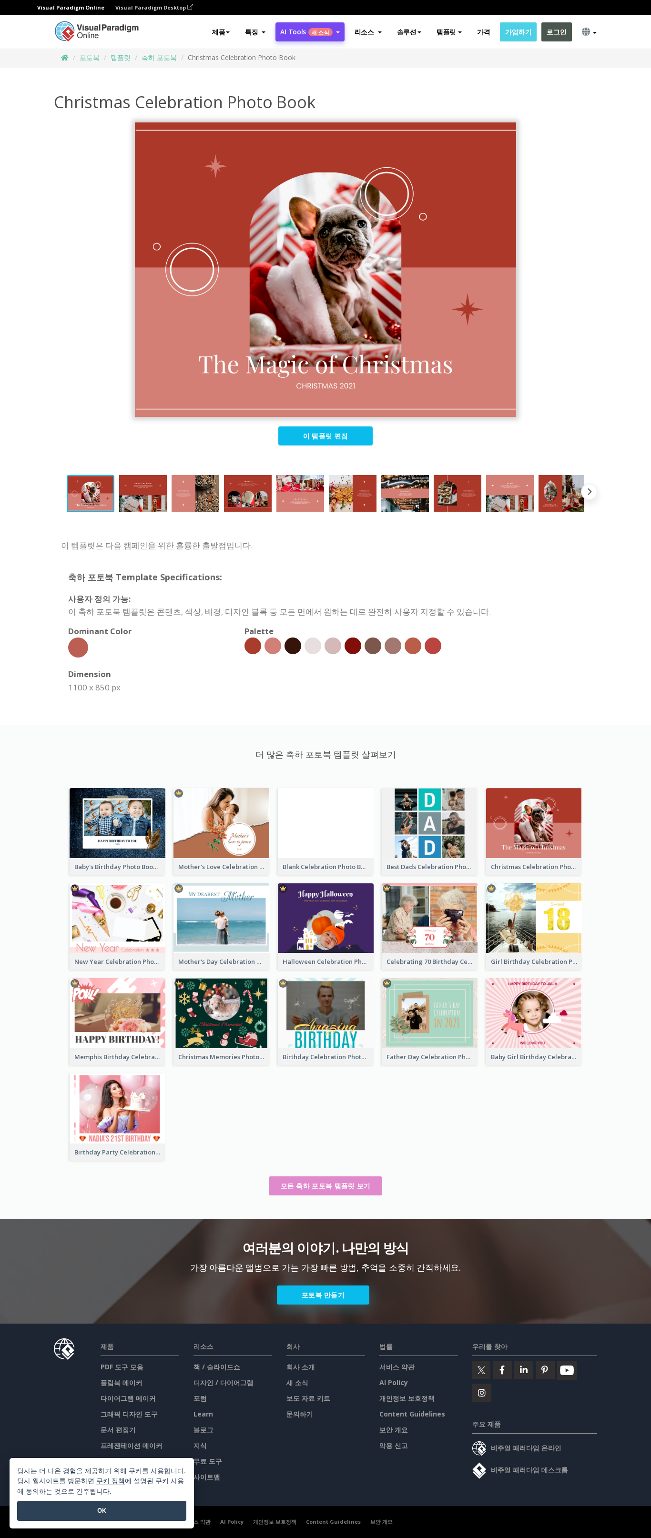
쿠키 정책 (110, 1481)
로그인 (556, 31)
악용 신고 (393, 1445)
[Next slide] (589, 494)
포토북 (90, 57)
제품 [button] (218, 31)
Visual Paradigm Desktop (151, 7)
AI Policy (393, 1382)
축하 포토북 (159, 57)
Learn (203, 1413)
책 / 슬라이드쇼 (216, 1366)
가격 (483, 31)
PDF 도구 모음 (122, 1366)
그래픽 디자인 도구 (129, 1413)
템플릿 (121, 57)
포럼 (200, 1398)
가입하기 (518, 31)
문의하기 (299, 1413)
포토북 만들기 (323, 1294)
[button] (255, 31)
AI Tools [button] (304, 31)
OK (101, 1510)
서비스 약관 (397, 1366)
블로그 (203, 1429)
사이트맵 (206, 1476)
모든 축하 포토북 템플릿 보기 (326, 1185)
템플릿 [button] (446, 31)
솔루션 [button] (407, 31)
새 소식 (297, 1382)
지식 (200, 1445)
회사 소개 (300, 1366)
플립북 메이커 (121, 1382)
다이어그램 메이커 (128, 1398)
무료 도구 (207, 1461)
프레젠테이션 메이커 (132, 1445)
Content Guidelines (412, 1413)
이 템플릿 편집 (325, 435)
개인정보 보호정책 (407, 1398)
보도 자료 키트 (308, 1398)
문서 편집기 (118, 1429)
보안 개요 (393, 1429)
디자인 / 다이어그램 (223, 1382)
